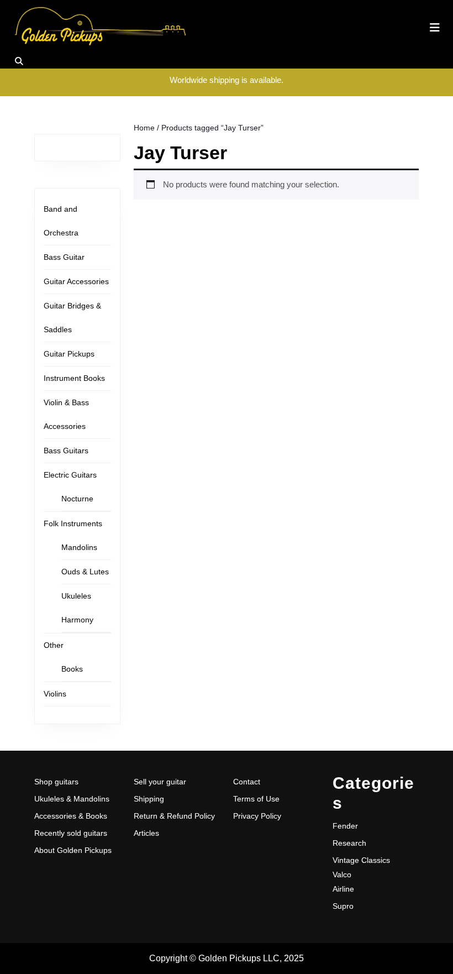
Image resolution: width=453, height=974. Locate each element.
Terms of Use (256, 798)
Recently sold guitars (70, 833)
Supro (343, 906)
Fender (345, 825)
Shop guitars (56, 781)
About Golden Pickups (73, 850)
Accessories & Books (70, 815)
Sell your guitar (160, 781)
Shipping (149, 798)
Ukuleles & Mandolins (71, 798)
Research (349, 843)
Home (144, 128)
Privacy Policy (257, 815)
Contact (246, 781)
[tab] (434, 28)
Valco (342, 874)
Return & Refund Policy (174, 815)
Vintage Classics (361, 860)
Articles (146, 833)
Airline (343, 888)
